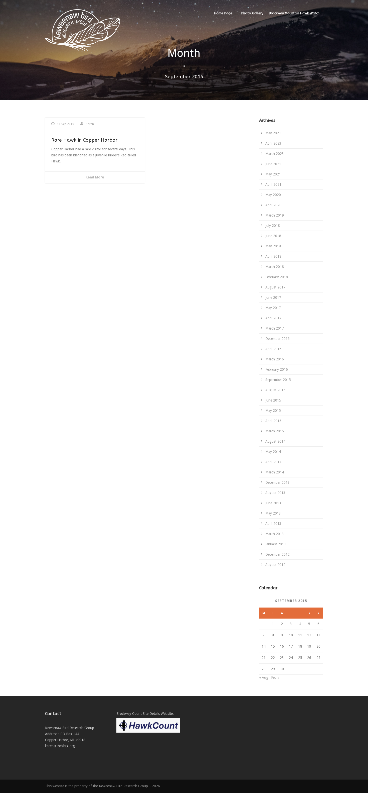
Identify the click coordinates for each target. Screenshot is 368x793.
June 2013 (273, 503)
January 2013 (275, 544)
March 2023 (274, 154)
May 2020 (273, 195)
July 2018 (272, 226)
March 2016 (274, 359)
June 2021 (273, 164)
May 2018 (273, 246)
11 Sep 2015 (65, 124)
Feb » (275, 677)
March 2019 (274, 215)
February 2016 (276, 369)
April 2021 (273, 184)
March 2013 (274, 534)
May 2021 (273, 174)
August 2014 (275, 441)
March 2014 (274, 472)
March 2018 (274, 267)
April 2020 (273, 205)
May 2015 (273, 411)
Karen (90, 124)
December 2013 (277, 482)
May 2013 (273, 513)
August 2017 (275, 287)
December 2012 (277, 554)
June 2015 (273, 400)
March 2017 (274, 328)
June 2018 (273, 236)
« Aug (263, 677)
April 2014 (273, 462)
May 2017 (273, 308)
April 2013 (273, 524)
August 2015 (275, 390)
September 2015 (278, 380)
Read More (95, 177)
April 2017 (273, 318)
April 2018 (273, 256)
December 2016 (277, 339)
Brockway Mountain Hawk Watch (294, 13)
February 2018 (276, 277)
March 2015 (274, 431)
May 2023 (273, 133)
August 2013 (275, 493)
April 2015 (273, 421)
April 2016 (273, 349)
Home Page (223, 13)
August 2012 (275, 565)
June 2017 (273, 297)
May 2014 (273, 452)
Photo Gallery (252, 13)
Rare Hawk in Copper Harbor (84, 140)
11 (300, 635)
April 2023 (273, 143)
